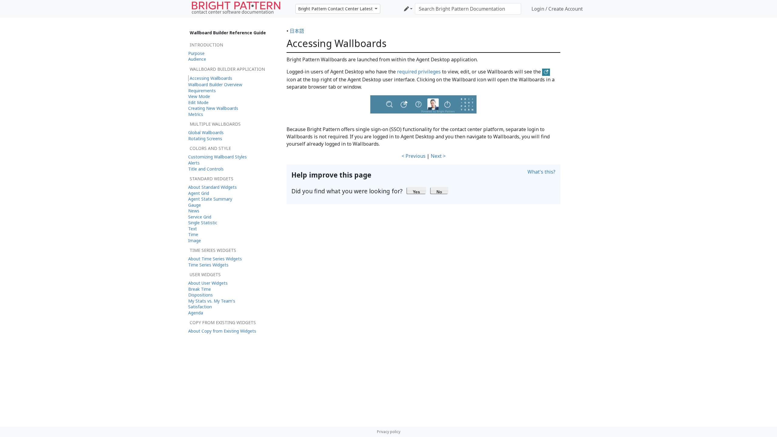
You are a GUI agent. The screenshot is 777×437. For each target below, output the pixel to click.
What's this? (541, 171)
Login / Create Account (557, 8)
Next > (438, 156)
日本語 (297, 31)
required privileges (419, 71)
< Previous (414, 156)
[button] (416, 190)
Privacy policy (388, 431)
